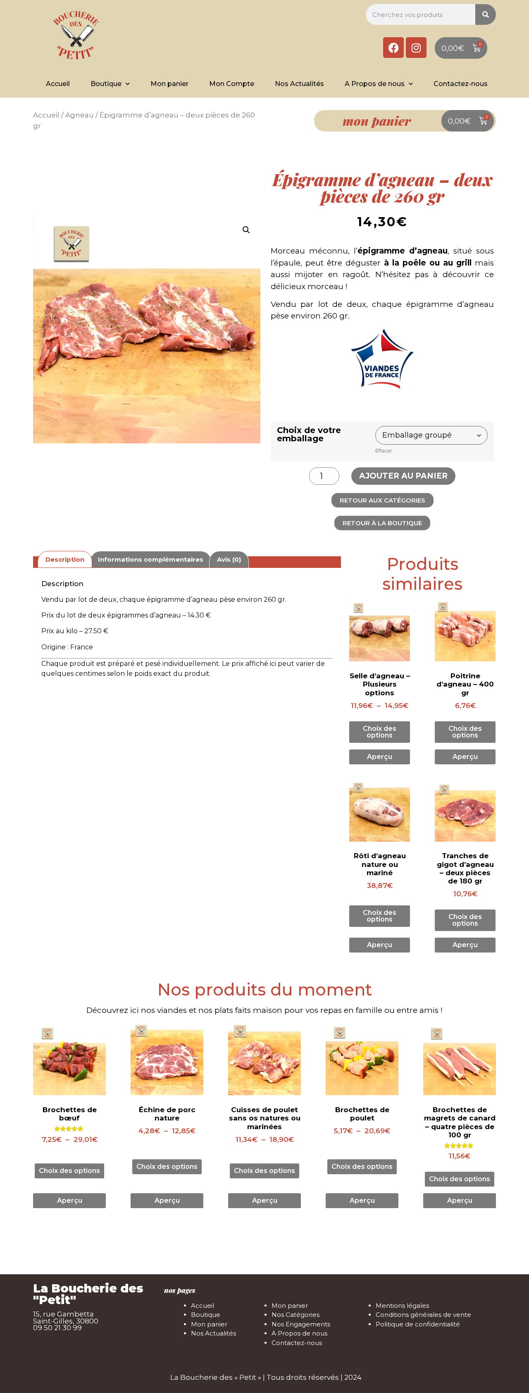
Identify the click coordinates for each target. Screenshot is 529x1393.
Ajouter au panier (403, 476)
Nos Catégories (295, 1315)
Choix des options (379, 732)
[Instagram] (416, 47)
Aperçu (379, 757)
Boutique (106, 84)
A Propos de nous (375, 84)
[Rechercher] (485, 14)
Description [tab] (64, 559)
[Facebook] (393, 47)
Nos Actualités (299, 84)
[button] (246, 230)
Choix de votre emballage (309, 434)
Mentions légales (402, 1305)
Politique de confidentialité (418, 1324)
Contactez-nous (461, 84)
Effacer (383, 451)
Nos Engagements (301, 1324)
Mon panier (169, 84)
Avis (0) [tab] (229, 559)
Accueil (58, 84)
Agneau (79, 115)
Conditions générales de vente (423, 1315)
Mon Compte (231, 84)
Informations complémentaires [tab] (150, 559)
